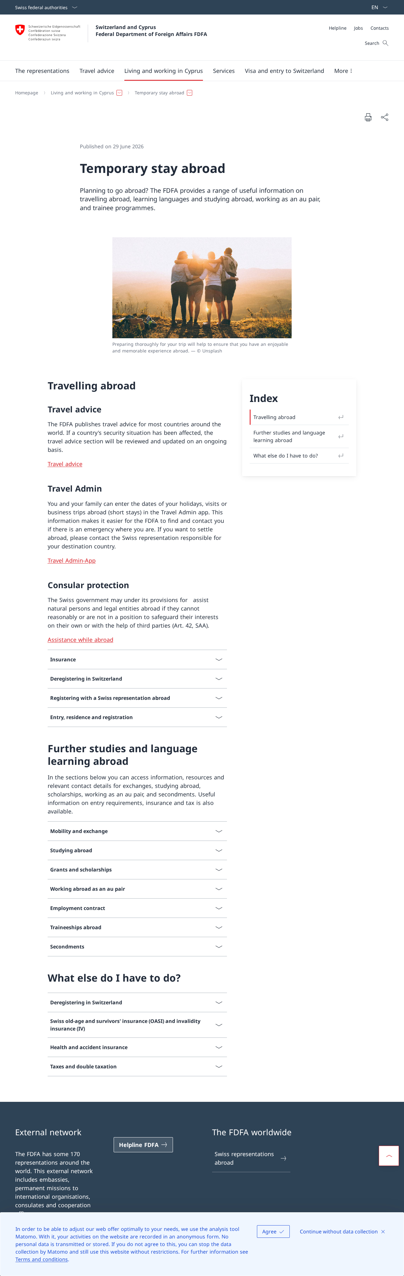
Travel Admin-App (72, 560)
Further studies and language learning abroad (289, 436)
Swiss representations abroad (244, 1158)
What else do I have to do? (285, 455)
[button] (42, 71)
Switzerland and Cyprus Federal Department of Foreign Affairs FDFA (151, 31)
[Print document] (368, 117)
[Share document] (384, 117)
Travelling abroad (274, 417)
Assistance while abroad (80, 639)
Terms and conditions (41, 1259)
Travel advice (65, 464)
